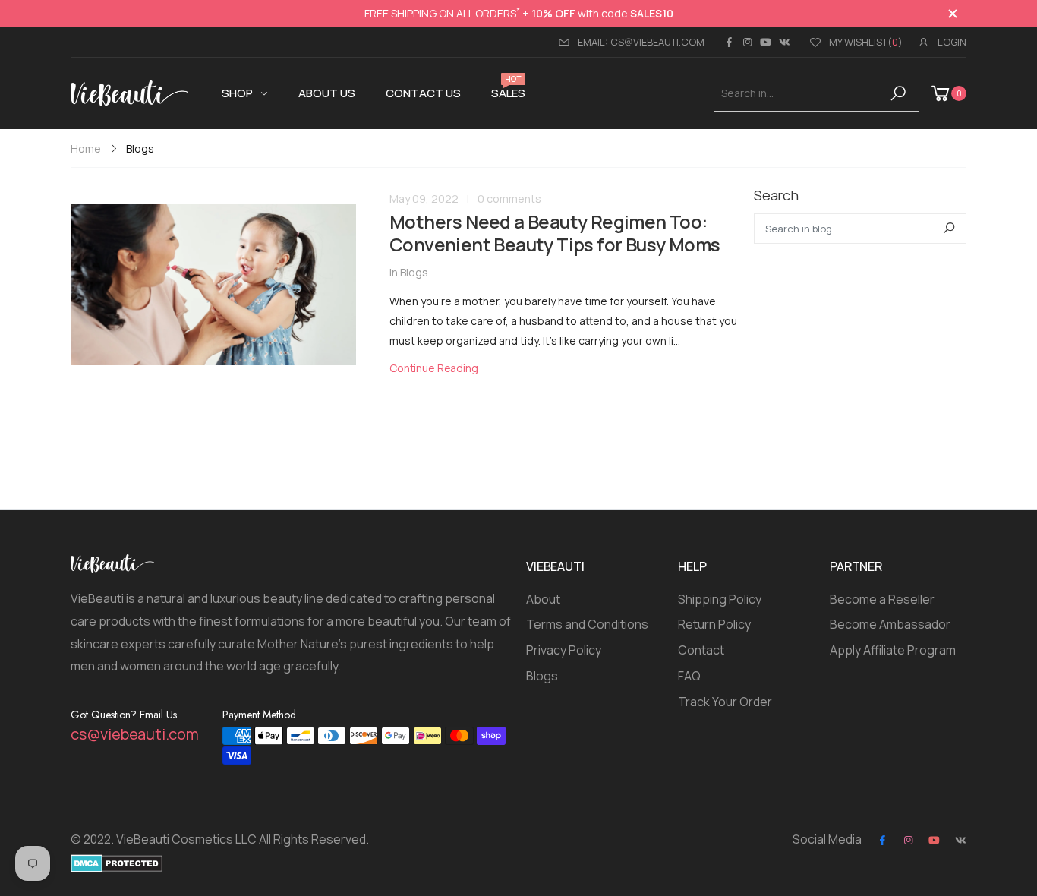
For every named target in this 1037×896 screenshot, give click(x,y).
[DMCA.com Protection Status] (116, 861)
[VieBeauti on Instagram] (747, 42)
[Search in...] (901, 93)
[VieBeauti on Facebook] (728, 42)
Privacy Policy (563, 650)
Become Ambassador (890, 624)
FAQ (689, 675)
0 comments (509, 198)
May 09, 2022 (424, 198)
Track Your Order (725, 701)
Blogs (414, 272)
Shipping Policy (719, 599)
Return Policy (714, 624)
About (543, 599)
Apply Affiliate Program (893, 650)
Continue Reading (433, 368)
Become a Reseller (882, 599)
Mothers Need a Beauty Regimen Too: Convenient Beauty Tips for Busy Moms (554, 233)
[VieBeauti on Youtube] (765, 42)
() (866, 42)
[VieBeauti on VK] (784, 42)
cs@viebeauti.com (135, 734)
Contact (701, 650)
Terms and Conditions (587, 624)
